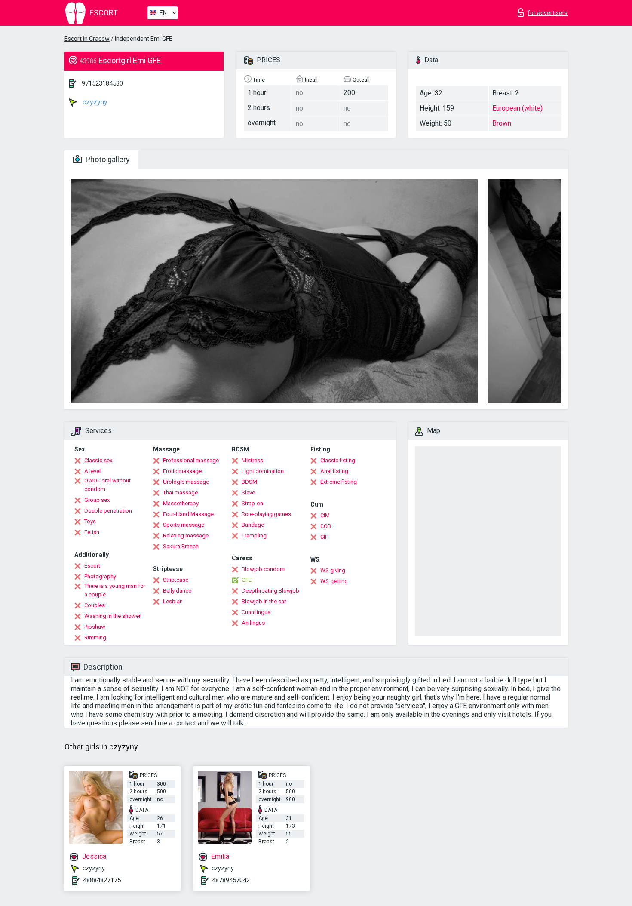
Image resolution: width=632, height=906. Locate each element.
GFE (247, 580)
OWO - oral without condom (107, 484)
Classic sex (98, 460)
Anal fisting (334, 471)
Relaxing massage (186, 535)
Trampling (254, 535)
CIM (325, 515)
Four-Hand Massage (188, 514)
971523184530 (102, 83)
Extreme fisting (338, 482)
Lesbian (173, 601)
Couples (94, 605)
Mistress (252, 460)
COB (325, 526)
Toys (90, 521)
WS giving (332, 570)
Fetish (91, 532)
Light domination (263, 471)
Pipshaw (94, 626)
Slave (248, 492)
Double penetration (108, 510)
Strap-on (252, 503)
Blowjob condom (263, 569)
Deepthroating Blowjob (270, 590)
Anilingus (253, 623)
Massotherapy (181, 503)
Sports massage (183, 525)
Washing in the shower (112, 616)
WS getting (334, 581)
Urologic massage (186, 482)
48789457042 (231, 880)
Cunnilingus (256, 612)
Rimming (95, 637)
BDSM (249, 482)
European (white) (517, 108)
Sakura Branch (181, 546)
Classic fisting (337, 460)
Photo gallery (107, 159)
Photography (100, 576)
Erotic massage (182, 471)
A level (92, 471)
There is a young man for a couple (114, 590)
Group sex (97, 500)
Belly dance (177, 590)
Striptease (175, 580)
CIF (324, 537)
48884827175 (102, 880)
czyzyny (94, 102)
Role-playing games (266, 514)
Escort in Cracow (87, 38)
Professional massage (191, 460)
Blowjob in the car (264, 601)
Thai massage (180, 492)
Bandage (253, 525)
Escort (92, 565)
